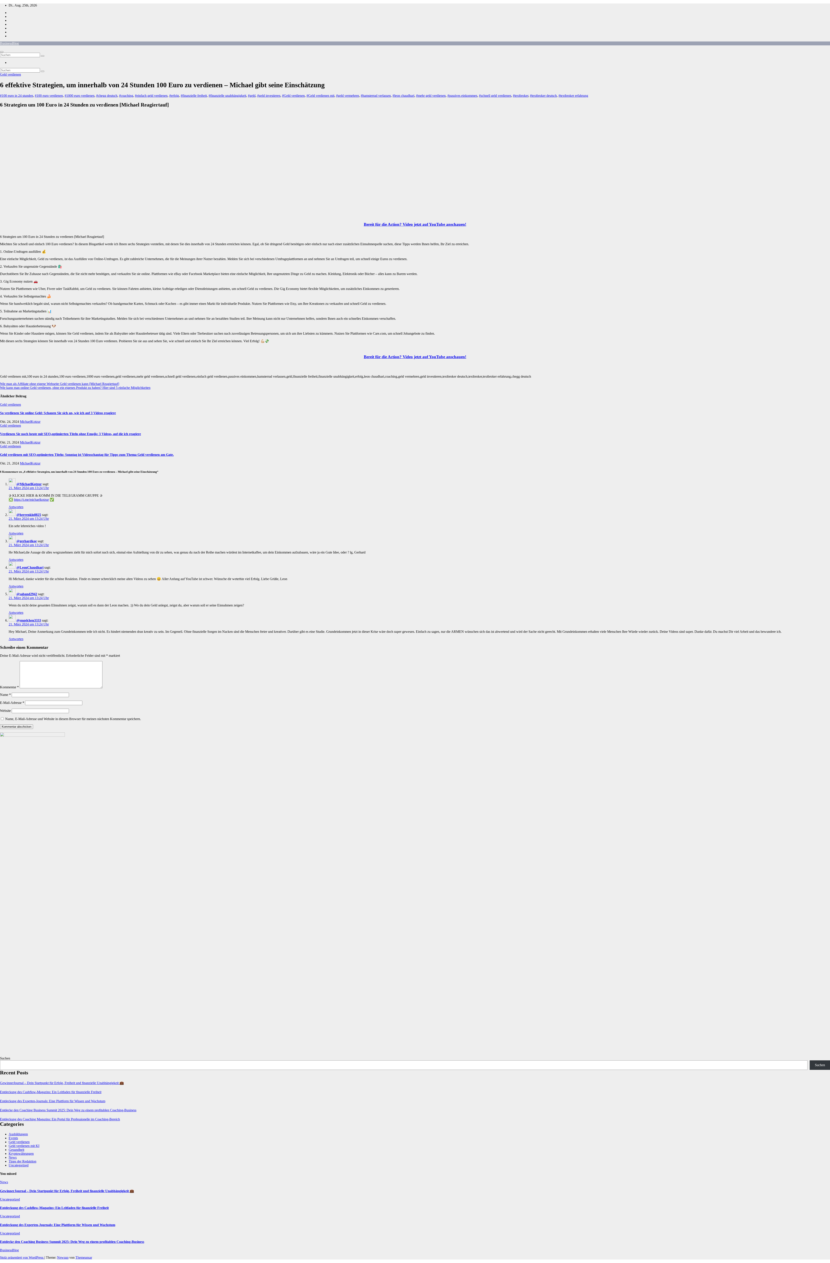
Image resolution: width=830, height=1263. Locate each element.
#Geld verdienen (293, 95)
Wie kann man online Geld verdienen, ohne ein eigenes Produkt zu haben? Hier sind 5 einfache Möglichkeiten (75, 388)
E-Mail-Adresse (12, 703)
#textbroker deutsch (543, 95)
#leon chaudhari (403, 95)
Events (13, 1138)
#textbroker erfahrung (573, 95)
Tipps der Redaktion (22, 1161)
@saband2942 (26, 594)
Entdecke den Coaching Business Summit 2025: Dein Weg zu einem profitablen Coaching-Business (68, 1110)
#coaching (126, 95)
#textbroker (520, 95)
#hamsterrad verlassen (376, 95)
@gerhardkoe (26, 541)
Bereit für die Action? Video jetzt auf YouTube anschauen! (415, 224)
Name (5, 695)
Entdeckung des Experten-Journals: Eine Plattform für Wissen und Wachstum (52, 1101)
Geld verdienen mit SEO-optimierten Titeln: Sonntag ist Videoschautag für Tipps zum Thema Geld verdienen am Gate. (87, 455)
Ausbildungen (18, 1134)
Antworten (16, 507)
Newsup (63, 1257)
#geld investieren (268, 95)
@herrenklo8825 (28, 515)
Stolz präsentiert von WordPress (22, 1257)
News (13, 1157)
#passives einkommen (462, 95)
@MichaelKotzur (29, 484)
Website (5, 711)
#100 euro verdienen (49, 95)
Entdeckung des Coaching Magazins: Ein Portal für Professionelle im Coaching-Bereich (60, 1119)
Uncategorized (19, 1165)
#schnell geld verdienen (495, 95)
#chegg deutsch (106, 95)
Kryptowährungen (21, 1153)
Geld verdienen (10, 74)
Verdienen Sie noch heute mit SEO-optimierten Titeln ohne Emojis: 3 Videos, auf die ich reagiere (70, 434)
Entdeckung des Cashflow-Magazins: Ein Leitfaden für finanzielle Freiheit (50, 1092)
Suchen (5, 1058)
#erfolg (174, 95)
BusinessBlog (9, 43)
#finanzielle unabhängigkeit (227, 95)
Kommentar (9, 687)
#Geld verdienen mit (320, 95)
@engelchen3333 (28, 620)
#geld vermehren (347, 95)
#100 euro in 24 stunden (16, 95)
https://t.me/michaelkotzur (31, 499)
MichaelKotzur (30, 421)
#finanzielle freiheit (194, 95)
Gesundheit (16, 1150)
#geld (251, 95)
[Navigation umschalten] (1, 51)
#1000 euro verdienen (79, 95)
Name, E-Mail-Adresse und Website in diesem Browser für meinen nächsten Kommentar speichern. (73, 719)
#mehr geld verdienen (431, 95)
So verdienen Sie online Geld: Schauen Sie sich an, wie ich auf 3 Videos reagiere (58, 413)
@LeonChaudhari (29, 567)
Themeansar (83, 1257)
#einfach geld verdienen (151, 95)
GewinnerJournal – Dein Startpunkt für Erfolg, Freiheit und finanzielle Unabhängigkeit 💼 (62, 1083)
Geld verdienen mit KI (24, 1146)
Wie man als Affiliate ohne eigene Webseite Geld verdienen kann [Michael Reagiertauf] (59, 384)
